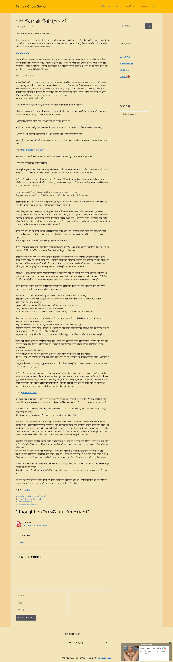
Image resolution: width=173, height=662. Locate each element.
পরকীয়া (29, 496)
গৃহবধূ (20, 499)
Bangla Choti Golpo (31, 6)
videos (123, 76)
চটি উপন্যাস (26, 499)
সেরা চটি (118, 6)
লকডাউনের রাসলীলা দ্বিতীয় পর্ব (27, 504)
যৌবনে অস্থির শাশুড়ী (29, 392)
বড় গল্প (34, 496)
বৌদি (153, 6)
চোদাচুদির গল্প (103, 6)
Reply (22, 542)
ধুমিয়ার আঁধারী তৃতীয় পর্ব (25, 502)
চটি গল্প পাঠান (124, 70)
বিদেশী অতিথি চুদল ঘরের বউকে (33, 150)
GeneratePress (104, 658)
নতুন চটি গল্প (143, 6)
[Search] (148, 26)
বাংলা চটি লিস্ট (130, 6)
